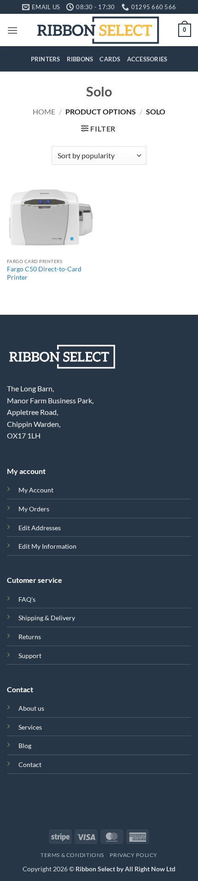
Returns (29, 637)
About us (31, 708)
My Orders (33, 509)
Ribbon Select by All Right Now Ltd (125, 869)
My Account (35, 490)
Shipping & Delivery (46, 618)
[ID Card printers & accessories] (98, 30)
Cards (109, 59)
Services (30, 727)
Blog (24, 745)
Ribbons (80, 59)
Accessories (147, 59)
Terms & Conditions (72, 854)
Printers (45, 59)
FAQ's (26, 599)
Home (44, 111)
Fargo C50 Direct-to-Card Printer (44, 273)
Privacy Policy (133, 854)
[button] (12, 30)
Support (29, 655)
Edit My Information (47, 546)
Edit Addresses (39, 528)
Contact (29, 764)
